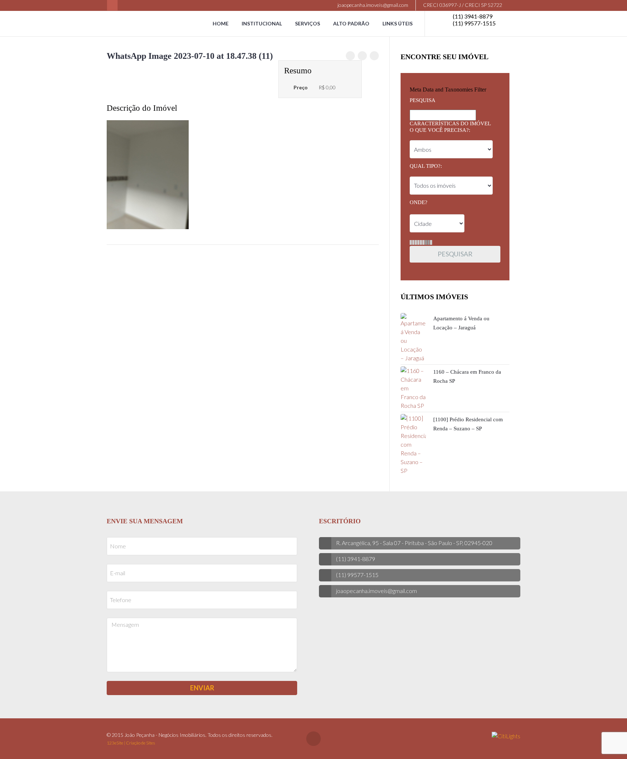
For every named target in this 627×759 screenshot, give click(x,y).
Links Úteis (397, 23)
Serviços (307, 23)
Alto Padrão (351, 23)
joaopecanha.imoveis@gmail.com (372, 5)
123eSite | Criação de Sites (131, 743)
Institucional (262, 23)
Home (221, 23)
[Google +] (374, 55)
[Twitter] (362, 55)
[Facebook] (112, 5)
